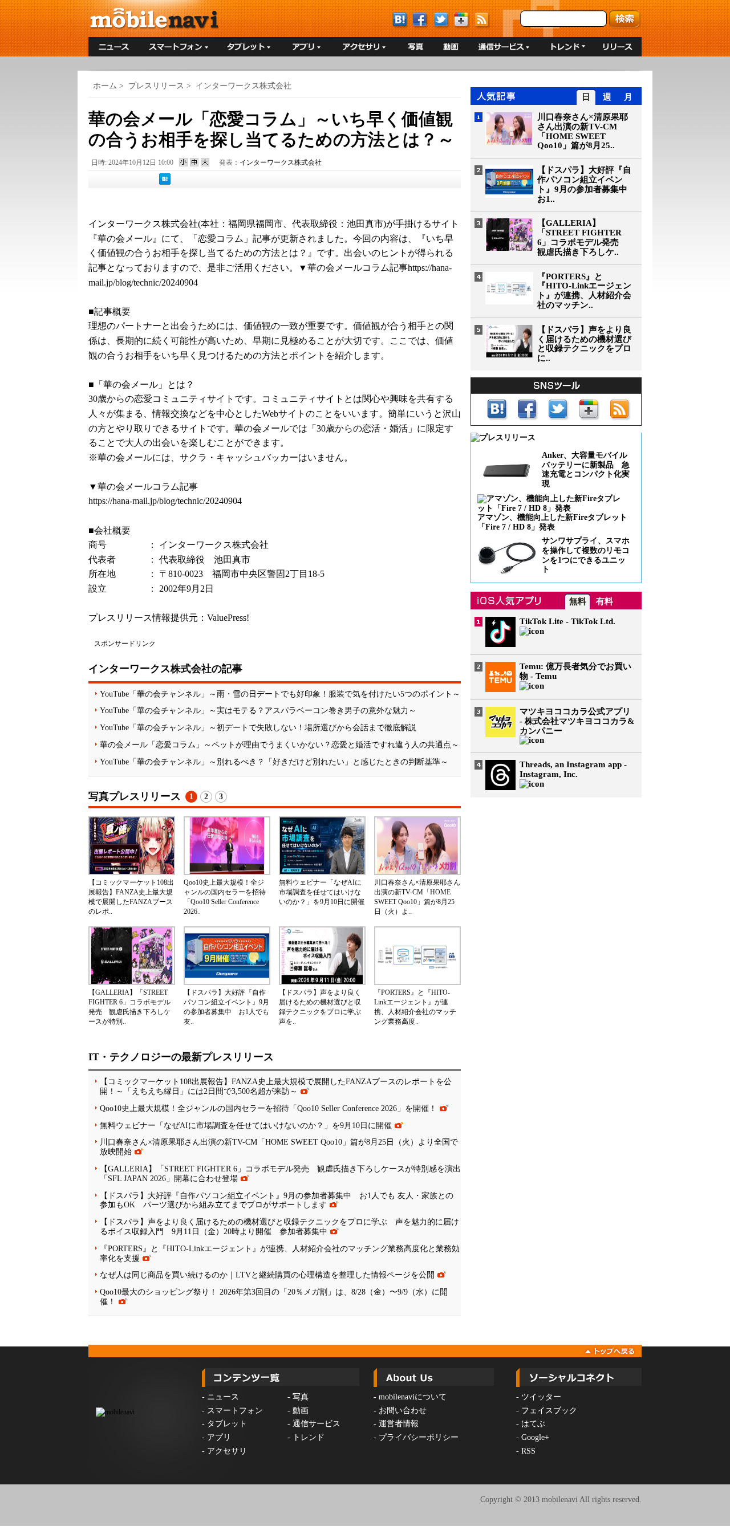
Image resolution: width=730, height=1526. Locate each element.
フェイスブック (549, 1410)
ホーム (105, 86)
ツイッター (541, 1397)
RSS (528, 1451)
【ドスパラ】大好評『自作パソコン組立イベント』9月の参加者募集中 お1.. (586, 184)
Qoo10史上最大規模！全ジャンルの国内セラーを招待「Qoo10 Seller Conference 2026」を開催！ (268, 1108)
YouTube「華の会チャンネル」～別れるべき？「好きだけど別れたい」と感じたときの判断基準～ (274, 761)
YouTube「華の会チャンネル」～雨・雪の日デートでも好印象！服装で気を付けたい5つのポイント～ (280, 693)
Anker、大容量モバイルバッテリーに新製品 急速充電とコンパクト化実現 (586, 469)
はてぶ (533, 1423)
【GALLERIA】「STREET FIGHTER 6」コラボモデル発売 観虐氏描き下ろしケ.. (582, 237)
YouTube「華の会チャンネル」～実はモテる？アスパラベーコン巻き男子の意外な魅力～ (258, 710)
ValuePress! (228, 617)
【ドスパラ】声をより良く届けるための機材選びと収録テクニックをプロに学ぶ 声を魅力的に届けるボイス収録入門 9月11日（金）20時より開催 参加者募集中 (279, 1226)
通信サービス (316, 1423)
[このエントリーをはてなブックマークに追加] (165, 182)
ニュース (223, 1397)
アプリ (219, 1437)
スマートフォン (235, 1410)
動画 (301, 1410)
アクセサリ (227, 1451)
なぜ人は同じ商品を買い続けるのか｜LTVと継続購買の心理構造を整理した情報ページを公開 (267, 1274)
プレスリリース (156, 86)
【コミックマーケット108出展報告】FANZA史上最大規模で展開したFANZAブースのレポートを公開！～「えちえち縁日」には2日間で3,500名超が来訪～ (276, 1086)
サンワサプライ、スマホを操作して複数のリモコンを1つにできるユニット (586, 554)
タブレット (227, 1423)
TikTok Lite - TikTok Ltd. (567, 621)
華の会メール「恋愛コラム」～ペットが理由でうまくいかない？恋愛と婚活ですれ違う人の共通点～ (279, 744)
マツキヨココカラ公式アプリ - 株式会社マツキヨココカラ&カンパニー (577, 721)
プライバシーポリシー (419, 1437)
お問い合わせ (403, 1410)
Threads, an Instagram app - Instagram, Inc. (573, 769)
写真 (301, 1397)
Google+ (535, 1437)
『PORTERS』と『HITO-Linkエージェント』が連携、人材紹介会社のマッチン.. (584, 291)
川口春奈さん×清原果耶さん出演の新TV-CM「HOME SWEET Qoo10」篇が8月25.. (582, 131)
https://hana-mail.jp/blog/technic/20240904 (165, 501)
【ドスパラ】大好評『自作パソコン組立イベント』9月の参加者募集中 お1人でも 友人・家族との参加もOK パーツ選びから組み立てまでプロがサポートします (276, 1200)
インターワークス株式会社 (243, 86)
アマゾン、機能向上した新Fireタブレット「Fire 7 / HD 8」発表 (552, 522)
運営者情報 (399, 1423)
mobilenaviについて (413, 1397)
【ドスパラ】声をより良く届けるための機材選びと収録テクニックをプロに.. (584, 344)
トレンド (309, 1437)
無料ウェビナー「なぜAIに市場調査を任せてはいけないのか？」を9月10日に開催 (321, 892)
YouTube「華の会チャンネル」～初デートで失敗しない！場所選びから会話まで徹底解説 (258, 727)
